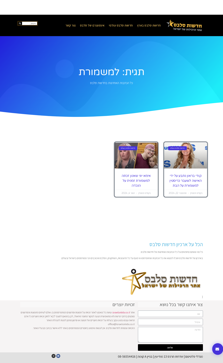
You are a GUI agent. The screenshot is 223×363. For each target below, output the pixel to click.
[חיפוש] (20, 23)
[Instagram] (54, 356)
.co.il (121, 312)
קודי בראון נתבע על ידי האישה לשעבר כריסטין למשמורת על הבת (185, 181)
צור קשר (70, 25)
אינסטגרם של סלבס (92, 25)
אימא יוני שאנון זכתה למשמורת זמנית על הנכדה (136, 181)
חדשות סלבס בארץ (149, 25)
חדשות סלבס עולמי (121, 25)
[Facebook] (58, 356)
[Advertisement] (111, 7)
